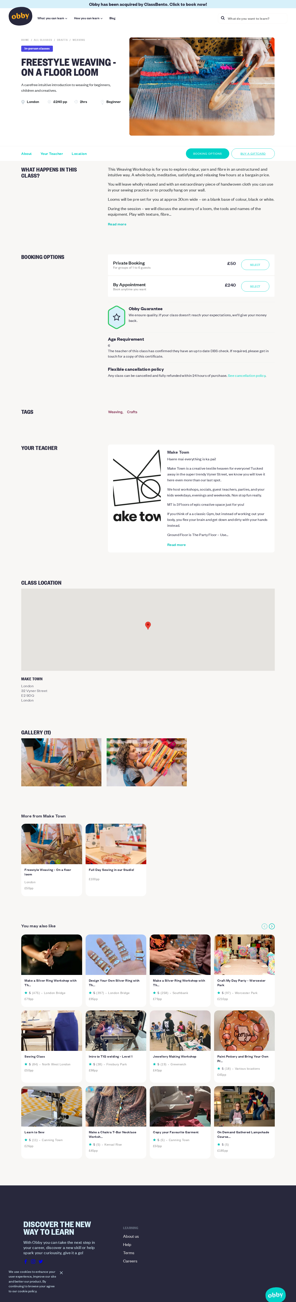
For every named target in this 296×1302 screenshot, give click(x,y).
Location (79, 153)
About (26, 153)
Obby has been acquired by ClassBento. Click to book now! (148, 4)
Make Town (178, 452)
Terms (128, 1252)
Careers (130, 1260)
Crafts (132, 412)
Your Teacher (52, 153)
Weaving (115, 412)
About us (131, 1236)
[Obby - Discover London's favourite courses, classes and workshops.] (20, 17)
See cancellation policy (246, 375)
